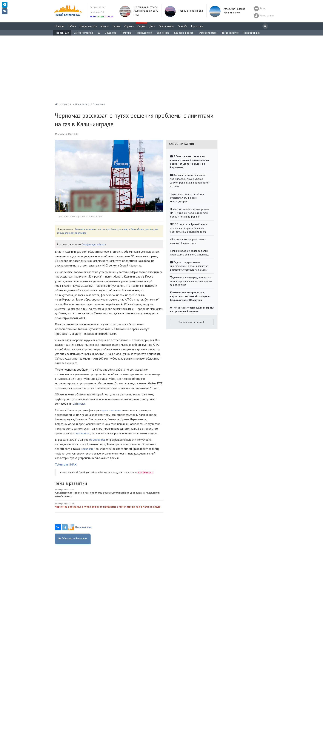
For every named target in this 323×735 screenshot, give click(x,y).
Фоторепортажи (208, 32)
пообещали (82, 433)
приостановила (111, 410)
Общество (110, 32)
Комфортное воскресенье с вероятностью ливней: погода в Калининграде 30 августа (190, 296)
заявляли (87, 449)
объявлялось (97, 439)
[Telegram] (65, 527)
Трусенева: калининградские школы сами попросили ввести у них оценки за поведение (191, 281)
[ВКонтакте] (58, 527)
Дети (152, 26)
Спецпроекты (166, 26)
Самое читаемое (83, 32)
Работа (72, 26)
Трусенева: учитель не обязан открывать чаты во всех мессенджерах (187, 197)
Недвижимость (88, 26)
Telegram (61, 464)
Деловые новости (184, 32)
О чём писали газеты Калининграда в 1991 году (146, 10)
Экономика (163, 32)
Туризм (116, 26)
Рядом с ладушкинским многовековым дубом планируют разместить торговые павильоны (189, 266)
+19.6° (98, 7)
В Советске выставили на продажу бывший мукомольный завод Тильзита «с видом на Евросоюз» (189, 162)
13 (97, 12)
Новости (59, 26)
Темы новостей (230, 32)
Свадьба (182, 26)
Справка (129, 26)
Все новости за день (190, 322)
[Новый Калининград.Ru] (56, 104)
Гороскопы (197, 26)
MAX (73, 464)
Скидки (141, 26)
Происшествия (144, 32)
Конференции (252, 32)
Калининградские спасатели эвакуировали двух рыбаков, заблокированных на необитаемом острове (190, 180)
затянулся (79, 403)
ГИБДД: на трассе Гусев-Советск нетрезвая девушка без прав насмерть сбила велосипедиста (188, 228)
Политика (126, 32)
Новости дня (62, 32)
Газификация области (94, 244)
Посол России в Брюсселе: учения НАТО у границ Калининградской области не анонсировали (189, 212)
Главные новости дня (191, 10)
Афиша (104, 26)
